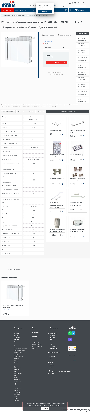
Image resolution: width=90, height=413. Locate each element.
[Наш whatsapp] (70, 334)
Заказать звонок (52, 357)
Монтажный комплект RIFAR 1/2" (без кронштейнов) (77, 155)
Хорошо (45, 408)
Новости (16, 400)
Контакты (35, 348)
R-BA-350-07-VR (7, 309)
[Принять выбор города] (45, 11)
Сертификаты (36, 344)
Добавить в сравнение (56, 72)
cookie (31, 405)
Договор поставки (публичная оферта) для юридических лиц (18, 369)
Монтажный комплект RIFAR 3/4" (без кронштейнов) (56, 155)
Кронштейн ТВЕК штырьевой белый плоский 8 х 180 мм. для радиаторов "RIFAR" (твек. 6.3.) (56, 205)
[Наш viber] (70, 340)
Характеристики (8, 111)
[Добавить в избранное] (59, 134)
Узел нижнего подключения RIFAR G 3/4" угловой (77, 179)
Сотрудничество (37, 346)
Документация (42, 111)
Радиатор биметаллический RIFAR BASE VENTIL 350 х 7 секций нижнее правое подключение (13, 305)
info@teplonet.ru (55, 352)
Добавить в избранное (57, 74)
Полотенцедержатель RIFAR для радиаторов (78, 131)
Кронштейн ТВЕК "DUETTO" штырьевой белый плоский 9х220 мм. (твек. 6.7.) (77, 204)
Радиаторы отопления (14, 15)
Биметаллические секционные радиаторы (35, 15)
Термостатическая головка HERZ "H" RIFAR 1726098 (57, 230)
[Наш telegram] (73, 334)
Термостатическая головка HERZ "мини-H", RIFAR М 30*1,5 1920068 (77, 231)
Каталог (3, 15)
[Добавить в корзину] (63, 134)
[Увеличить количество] (67, 48)
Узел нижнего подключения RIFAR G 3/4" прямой (56, 179)
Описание (21, 111)
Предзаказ (56, 62)
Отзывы (31, 111)
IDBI (88, 411)
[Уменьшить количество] (60, 48)
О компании (35, 342)
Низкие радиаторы (14, 269)
